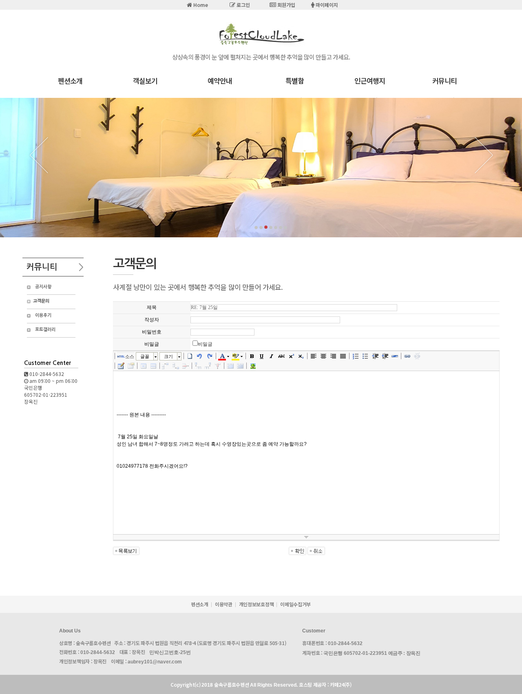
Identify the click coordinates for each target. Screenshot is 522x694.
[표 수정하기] (131, 366)
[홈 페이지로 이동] (261, 45)
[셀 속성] (143, 366)
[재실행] (210, 356)
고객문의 (41, 301)
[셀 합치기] (230, 366)
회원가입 (285, 4)
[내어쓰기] (375, 356)
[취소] (200, 356)
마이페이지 (326, 4)
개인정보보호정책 (256, 604)
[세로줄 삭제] (218, 366)
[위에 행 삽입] (166, 366)
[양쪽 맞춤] (343, 356)
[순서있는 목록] (356, 356)
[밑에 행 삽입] (176, 366)
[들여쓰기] (385, 356)
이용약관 (223, 604)
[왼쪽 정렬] (314, 356)
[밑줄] (262, 356)
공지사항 (43, 287)
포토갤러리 (45, 329)
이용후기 (43, 315)
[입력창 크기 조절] (306, 537)
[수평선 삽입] (395, 356)
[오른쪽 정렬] (333, 356)
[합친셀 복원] (240, 366)
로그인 (242, 4)
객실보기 (145, 80)
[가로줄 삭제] (185, 366)
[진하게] (252, 356)
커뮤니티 (444, 80)
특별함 (294, 80)
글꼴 (144, 356)
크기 (168, 356)
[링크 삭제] (417, 356)
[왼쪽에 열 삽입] (198, 366)
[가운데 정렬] (323, 356)
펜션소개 (70, 80)
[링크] (407, 356)
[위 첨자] (291, 356)
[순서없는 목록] (365, 356)
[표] (121, 366)
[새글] (190, 356)
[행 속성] (153, 366)
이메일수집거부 (295, 604)
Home (200, 4)
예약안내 (220, 80)
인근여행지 (369, 80)
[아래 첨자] (301, 356)
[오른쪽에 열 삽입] (208, 366)
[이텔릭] (272, 356)
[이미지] (253, 366)
